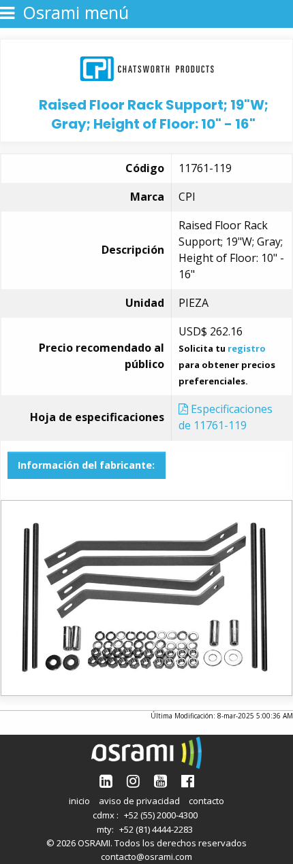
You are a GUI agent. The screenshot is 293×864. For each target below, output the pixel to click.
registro (247, 348)
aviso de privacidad (139, 801)
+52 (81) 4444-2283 (156, 829)
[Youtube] (160, 780)
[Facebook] (187, 780)
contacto (206, 801)
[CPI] (147, 67)
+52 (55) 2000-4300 (161, 815)
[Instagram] (133, 780)
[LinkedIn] (105, 780)
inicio (79, 801)
